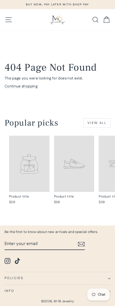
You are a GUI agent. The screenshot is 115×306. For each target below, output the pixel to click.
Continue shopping (21, 86)
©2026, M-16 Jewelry (57, 301)
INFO (9, 291)
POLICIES (14, 278)
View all (96, 123)
